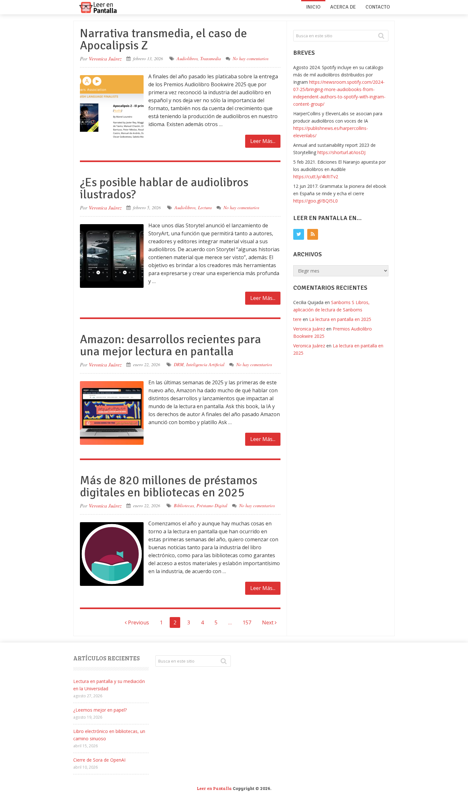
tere (297, 319)
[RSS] (312, 234)
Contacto (377, 7)
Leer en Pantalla (214, 788)
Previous (138, 622)
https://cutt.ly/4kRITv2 (315, 177)
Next (268, 622)
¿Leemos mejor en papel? (100, 710)
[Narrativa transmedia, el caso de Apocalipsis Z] (112, 107)
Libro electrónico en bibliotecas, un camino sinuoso (109, 735)
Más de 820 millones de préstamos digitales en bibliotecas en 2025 (168, 486)
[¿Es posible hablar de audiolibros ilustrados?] (112, 256)
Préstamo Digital (211, 505)
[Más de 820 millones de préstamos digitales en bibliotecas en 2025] (112, 554)
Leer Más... (262, 141)
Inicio (313, 7)
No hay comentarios (250, 58)
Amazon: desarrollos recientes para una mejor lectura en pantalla (170, 345)
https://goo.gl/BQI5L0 (315, 201)
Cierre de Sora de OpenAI (99, 760)
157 (247, 622)
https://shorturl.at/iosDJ (341, 152)
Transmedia (210, 58)
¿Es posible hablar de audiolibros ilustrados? (164, 188)
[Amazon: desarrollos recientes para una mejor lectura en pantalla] (112, 413)
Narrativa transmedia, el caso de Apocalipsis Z (163, 39)
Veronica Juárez (105, 58)
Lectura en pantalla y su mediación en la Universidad (109, 685)
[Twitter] (298, 234)
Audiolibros (187, 58)
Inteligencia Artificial (205, 364)
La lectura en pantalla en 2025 (340, 319)
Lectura (205, 207)
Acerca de (343, 7)
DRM (179, 364)
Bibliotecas (184, 505)
